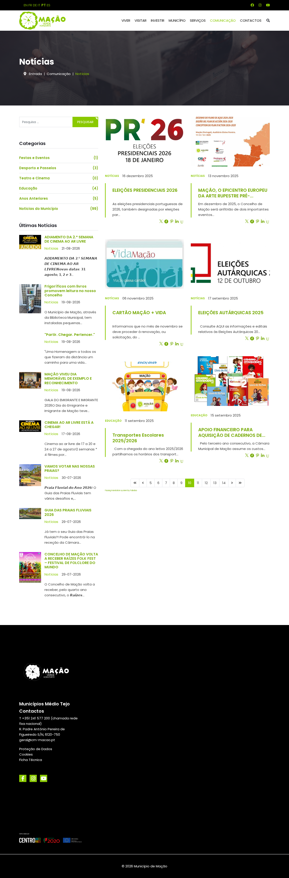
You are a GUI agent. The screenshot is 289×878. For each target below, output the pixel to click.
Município (177, 20)
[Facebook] (252, 5)
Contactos (250, 20)
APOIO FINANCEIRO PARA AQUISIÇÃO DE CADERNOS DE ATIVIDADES (230, 432)
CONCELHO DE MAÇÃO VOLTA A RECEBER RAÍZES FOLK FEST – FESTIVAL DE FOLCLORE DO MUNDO (71, 561)
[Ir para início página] (135, 483)
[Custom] (268, 5)
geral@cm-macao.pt (37, 740)
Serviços (198, 20)
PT (43, 5)
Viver (125, 20)
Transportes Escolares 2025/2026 (138, 438)
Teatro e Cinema (58, 178)
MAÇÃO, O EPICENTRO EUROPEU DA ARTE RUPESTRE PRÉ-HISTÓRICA (232, 193)
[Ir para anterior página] (143, 483)
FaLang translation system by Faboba (121, 490)
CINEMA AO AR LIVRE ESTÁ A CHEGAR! (68, 424)
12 (206, 482)
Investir (157, 20)
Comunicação (223, 20)
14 (224, 482)
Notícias (51, 248)
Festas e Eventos (58, 157)
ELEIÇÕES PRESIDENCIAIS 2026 (144, 190)
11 (198, 482)
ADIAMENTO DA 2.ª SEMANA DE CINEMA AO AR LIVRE (68, 239)
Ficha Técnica (30, 759)
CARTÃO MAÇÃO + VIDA (139, 312)
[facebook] (22, 778)
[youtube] (43, 778)
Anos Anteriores (58, 198)
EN (26, 5)
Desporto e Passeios (58, 168)
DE (35, 5)
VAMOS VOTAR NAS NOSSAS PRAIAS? (69, 468)
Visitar (141, 20)
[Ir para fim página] (240, 483)
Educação (58, 188)
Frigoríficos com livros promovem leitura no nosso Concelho (70, 290)
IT (39, 5)
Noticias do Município (58, 208)
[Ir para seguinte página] (232, 483)
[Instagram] (260, 5)
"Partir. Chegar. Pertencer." (69, 334)
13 (215, 482)
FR (30, 5)
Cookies (26, 754)
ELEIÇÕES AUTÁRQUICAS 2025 (230, 312)
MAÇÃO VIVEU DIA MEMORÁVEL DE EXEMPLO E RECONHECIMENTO (68, 378)
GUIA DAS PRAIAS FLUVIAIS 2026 (67, 512)
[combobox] (46, 122)
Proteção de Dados (35, 749)
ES (48, 5)
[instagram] (33, 778)
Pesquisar (85, 122)
